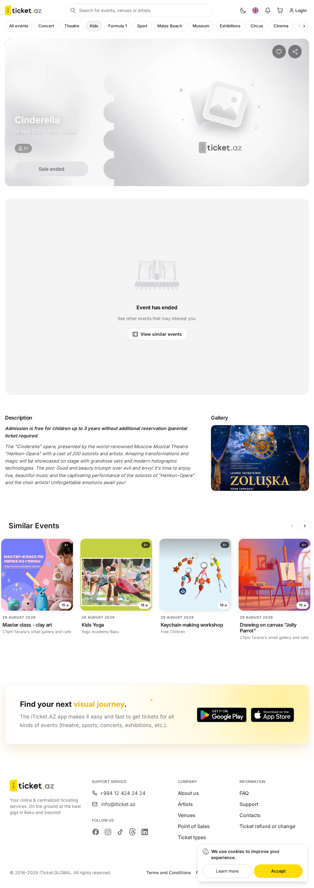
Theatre (71, 25)
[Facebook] (95, 831)
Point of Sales (194, 826)
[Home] (23, 10)
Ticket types (192, 837)
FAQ (244, 793)
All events (18, 25)
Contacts (250, 815)
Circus (257, 25)
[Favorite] (279, 51)
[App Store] (272, 714)
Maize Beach (169, 25)
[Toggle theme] (243, 10)
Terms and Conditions (168, 872)
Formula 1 (117, 25)
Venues (186, 815)
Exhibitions (230, 25)
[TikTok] (120, 831)
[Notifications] (267, 10)
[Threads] (132, 831)
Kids (94, 25)
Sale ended (51, 169)
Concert (46, 25)
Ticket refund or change (267, 826)
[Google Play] (222, 714)
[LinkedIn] (144, 831)
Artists (185, 804)
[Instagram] (108, 831)
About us (188, 793)
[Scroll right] (304, 26)
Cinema (281, 25)
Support (248, 804)
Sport (142, 25)
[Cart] (279, 10)
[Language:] (255, 10)
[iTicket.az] (46, 785)
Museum (201, 25)
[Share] (295, 51)
